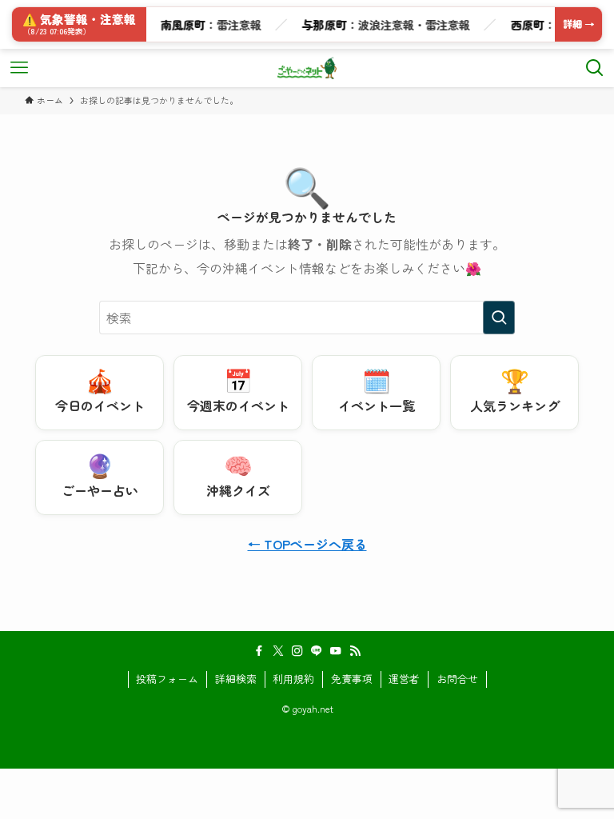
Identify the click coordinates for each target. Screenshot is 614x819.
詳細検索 (236, 678)
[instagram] (297, 651)
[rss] (355, 651)
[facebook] (259, 651)
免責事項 (352, 678)
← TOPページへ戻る (307, 543)
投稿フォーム (167, 678)
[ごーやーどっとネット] (307, 68)
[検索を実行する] (499, 317)
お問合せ (457, 678)
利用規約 (293, 678)
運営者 (404, 678)
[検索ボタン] (595, 68)
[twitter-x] (278, 651)
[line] (316, 651)
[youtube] (336, 651)
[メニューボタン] (19, 68)
